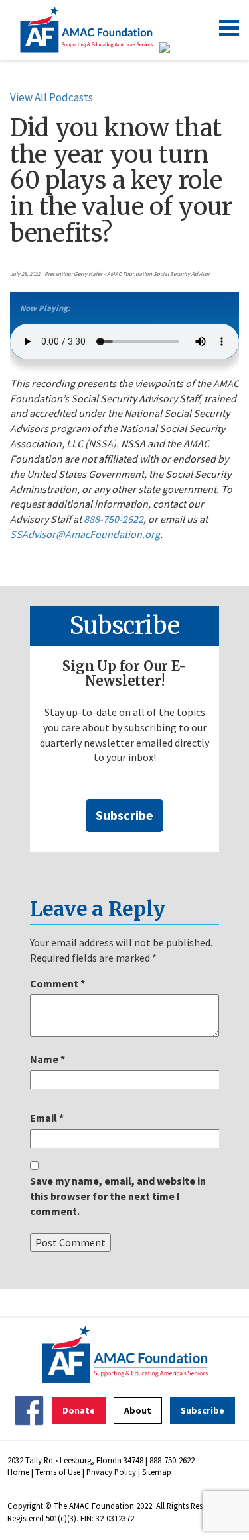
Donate (78, 1410)
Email (47, 1117)
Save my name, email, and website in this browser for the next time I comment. (118, 1196)
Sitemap (156, 1472)
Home (18, 1472)
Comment (57, 983)
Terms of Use (57, 1472)
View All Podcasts (51, 97)
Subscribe (124, 815)
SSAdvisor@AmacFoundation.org (85, 534)
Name (47, 1058)
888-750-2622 (113, 518)
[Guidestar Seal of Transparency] (181, 47)
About (137, 1410)
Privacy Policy (111, 1472)
